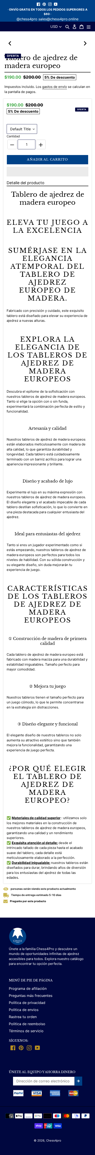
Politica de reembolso (27, 1024)
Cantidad (13, 136)
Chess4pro (53, 1140)
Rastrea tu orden (23, 1017)
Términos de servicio (26, 1031)
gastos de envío (54, 87)
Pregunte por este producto (28, 901)
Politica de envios (23, 1009)
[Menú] (88, 26)
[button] (47, 171)
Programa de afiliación (28, 988)
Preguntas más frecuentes (30, 995)
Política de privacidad (27, 1002)
